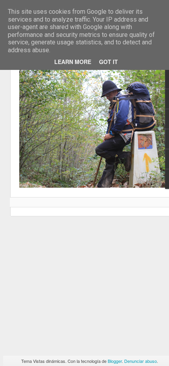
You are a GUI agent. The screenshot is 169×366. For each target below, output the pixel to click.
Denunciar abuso (140, 361)
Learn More (72, 62)
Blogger (115, 361)
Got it (108, 62)
